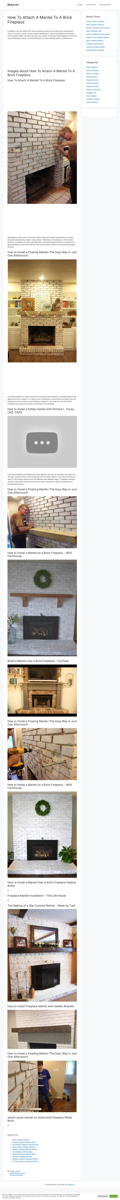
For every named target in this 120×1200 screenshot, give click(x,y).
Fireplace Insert (92, 80)
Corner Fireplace (92, 70)
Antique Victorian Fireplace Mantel (25, 1159)
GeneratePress (70, 1184)
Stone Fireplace (92, 102)
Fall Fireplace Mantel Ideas (22, 1152)
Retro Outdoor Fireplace (95, 24)
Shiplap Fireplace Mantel (17, 1173)
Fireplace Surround (93, 89)
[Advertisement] (42, 55)
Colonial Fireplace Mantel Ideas (24, 1154)
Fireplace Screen (92, 86)
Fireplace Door (91, 77)
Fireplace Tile (91, 93)
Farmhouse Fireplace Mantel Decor (25, 1144)
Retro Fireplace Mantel (20, 1140)
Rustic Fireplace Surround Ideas (98, 34)
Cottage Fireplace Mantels (22, 1156)
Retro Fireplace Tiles (94, 31)
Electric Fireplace (92, 73)
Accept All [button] (114, 1196)
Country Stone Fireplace (95, 21)
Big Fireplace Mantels (16, 1175)
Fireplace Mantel (15, 1171)
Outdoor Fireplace (93, 99)
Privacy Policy (91, 5)
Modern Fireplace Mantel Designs (25, 1149)
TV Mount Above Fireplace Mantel (25, 1161)
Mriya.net (13, 4)
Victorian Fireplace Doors (95, 47)
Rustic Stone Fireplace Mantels (24, 1147)
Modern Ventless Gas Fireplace (98, 28)
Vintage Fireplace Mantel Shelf (23, 1142)
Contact (79, 5)
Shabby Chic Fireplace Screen (97, 37)
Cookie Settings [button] (102, 1196)
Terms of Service (105, 5)
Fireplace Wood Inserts (95, 44)
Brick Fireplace (91, 67)
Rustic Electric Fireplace (95, 50)
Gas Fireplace (91, 96)
